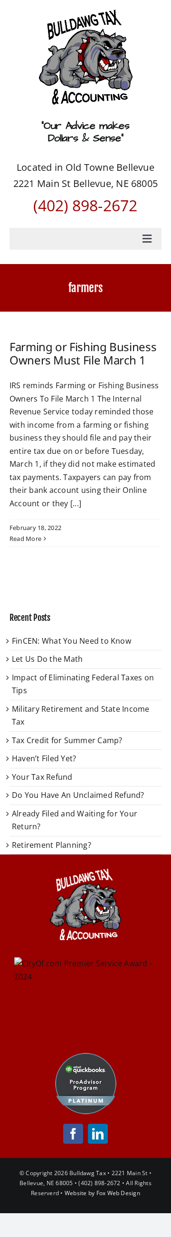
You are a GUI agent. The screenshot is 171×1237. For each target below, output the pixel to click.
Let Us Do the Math (47, 659)
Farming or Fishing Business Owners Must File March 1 (83, 353)
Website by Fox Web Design (102, 1193)
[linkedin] (98, 1134)
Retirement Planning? (51, 845)
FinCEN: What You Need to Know (71, 641)
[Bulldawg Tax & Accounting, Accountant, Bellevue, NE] (85, 1021)
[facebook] (73, 1134)
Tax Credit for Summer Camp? (67, 740)
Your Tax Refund (42, 777)
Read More (25, 538)
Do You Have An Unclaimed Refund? (78, 795)
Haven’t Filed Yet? (44, 758)
